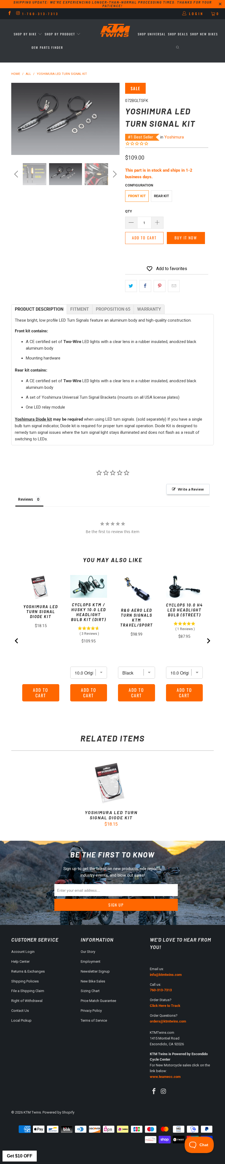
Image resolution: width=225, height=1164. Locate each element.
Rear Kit (161, 196)
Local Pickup (21, 1020)
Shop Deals (178, 34)
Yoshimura (174, 137)
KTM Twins (32, 1112)
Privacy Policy (91, 1011)
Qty (128, 211)
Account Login (23, 952)
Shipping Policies (25, 981)
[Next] (114, 119)
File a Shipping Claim (27, 991)
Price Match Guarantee (98, 1001)
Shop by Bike (25, 34)
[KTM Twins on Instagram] (17, 14)
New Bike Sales (93, 981)
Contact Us (20, 1011)
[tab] (39, 309)
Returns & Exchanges (28, 971)
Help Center (20, 961)
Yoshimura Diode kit (33, 419)
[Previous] (17, 119)
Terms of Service (94, 1020)
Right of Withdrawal (27, 1001)
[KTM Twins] (115, 31)
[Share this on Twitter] (131, 286)
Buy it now (186, 237)
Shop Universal (152, 34)
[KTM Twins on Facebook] (9, 14)
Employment (90, 961)
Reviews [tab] (25, 499)
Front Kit (137, 196)
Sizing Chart (90, 991)
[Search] (178, 47)
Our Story (88, 952)
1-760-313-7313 (40, 14)
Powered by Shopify (58, 1112)
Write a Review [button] (191, 489)
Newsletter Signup (95, 971)
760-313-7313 (161, 990)
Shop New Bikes (204, 34)
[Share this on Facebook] (145, 286)
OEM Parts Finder (47, 47)
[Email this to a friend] (174, 286)
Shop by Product (60, 34)
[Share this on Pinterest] (159, 286)
